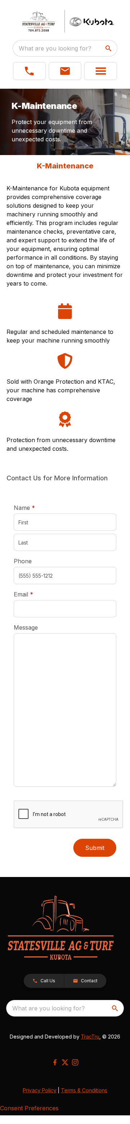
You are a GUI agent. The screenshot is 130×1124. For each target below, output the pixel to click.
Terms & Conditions (84, 1090)
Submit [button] (94, 847)
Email (35, 594)
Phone (23, 561)
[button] (29, 71)
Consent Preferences (29, 1108)
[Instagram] (75, 1062)
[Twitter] (65, 1062)
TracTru (90, 1036)
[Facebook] (54, 1062)
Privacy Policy (39, 1090)
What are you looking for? (55, 48)
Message (26, 627)
